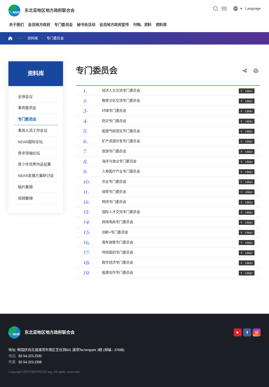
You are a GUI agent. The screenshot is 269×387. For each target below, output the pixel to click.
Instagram (257, 332)
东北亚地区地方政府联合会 (50, 10)
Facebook (247, 332)
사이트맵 (224, 8)
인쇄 (256, 70)
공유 (244, 70)
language (253, 8)
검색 (216, 8)
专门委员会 (55, 38)
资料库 (33, 38)
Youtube (238, 332)
